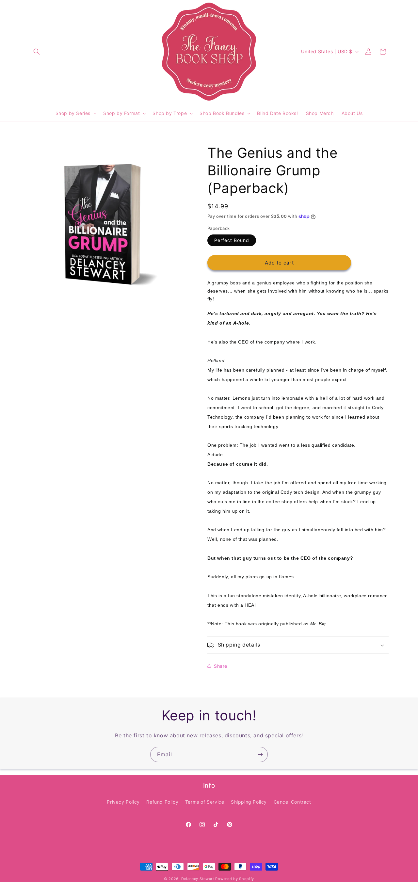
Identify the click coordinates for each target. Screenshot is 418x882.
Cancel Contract (292, 802)
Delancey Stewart (197, 878)
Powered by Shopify (234, 878)
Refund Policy (162, 802)
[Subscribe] (260, 754)
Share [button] (220, 666)
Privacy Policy (123, 802)
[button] (36, 51)
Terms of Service (204, 802)
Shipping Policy (249, 802)
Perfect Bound (231, 240)
